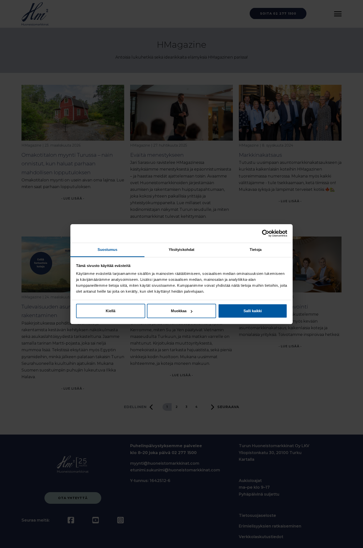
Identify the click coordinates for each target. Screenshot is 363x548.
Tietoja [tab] (256, 249)
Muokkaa (178, 311)
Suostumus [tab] (108, 249)
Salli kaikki (252, 311)
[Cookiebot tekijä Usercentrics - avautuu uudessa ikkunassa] (265, 233)
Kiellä (110, 311)
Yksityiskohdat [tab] (181, 249)
